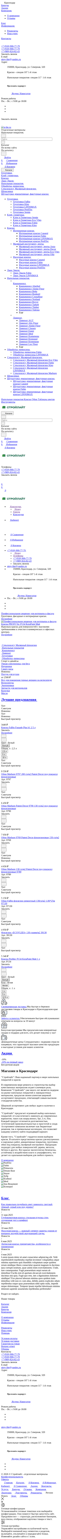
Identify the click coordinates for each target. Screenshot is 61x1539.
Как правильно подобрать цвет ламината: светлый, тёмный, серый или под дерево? (27, 1205)
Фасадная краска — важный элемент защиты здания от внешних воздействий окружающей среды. (29, 1232)
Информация (7, 1322)
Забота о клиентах (10, 1018)
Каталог (5, 1304)
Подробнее (6, 619)
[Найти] (3, 154)
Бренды (5, 1309)
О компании (13, 15)
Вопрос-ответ (8, 1346)
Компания (6, 1312)
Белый (5, 746)
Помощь (5, 1333)
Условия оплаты (9, 1338)
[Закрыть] (2, 1499)
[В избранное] (3, 736)
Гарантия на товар (10, 1343)
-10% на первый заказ (12, 1062)
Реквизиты (12, 31)
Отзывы (11, 18)
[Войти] (2, 481)
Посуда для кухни (10, 674)
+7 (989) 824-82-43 (10, 51)
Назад (17, 509)
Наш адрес (12, 33)
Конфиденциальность (12, 1476)
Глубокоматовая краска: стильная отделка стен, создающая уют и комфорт (25, 1218)
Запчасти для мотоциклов (14, 688)
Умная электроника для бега (15, 663)
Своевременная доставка (14, 1006)
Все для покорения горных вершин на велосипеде (26, 680)
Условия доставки (10, 1341)
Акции (4, 1306)
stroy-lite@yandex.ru (11, 59)
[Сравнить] (4, 739)
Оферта (5, 1479)
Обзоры (5, 1349)
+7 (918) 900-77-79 (10, 46)
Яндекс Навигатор (20, 93)
